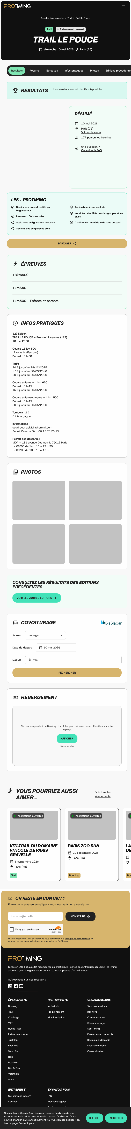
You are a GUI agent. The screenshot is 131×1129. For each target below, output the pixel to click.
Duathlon (13, 1062)
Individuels (53, 1006)
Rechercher (67, 672)
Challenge (13, 1017)
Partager (64, 243)
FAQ (50, 1095)
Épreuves (52, 70)
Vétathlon (13, 1073)
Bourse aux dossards (98, 1039)
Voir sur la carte (91, 132)
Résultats (17, 70)
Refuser (94, 1118)
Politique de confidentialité (77, 938)
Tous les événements (52, 18)
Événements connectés (100, 1034)
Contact (12, 1101)
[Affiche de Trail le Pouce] (36, 147)
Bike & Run (14, 1068)
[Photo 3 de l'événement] (38, 544)
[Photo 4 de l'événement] (95, 544)
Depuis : (17, 660)
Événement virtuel (18, 1034)
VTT (10, 1023)
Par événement (56, 1011)
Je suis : (17, 635)
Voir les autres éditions (34, 598)
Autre (11, 1079)
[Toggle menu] (123, 6)
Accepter (116, 1118)
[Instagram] (10, 986)
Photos (94, 70)
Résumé (35, 70)
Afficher (67, 738)
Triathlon (13, 1039)
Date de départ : (22, 647)
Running (12, 1006)
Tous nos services (97, 1006)
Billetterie (92, 1011)
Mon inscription (56, 1017)
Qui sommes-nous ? (19, 1095)
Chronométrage (96, 1023)
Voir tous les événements (103, 794)
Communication (96, 1017)
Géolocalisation (95, 1051)
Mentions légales (57, 1101)
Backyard (13, 1045)
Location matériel (96, 1045)
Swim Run (13, 1051)
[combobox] (45, 635)
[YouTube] (21, 986)
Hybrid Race (14, 1028)
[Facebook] (16, 986)
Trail (70, 18)
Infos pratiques (74, 70)
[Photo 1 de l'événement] (38, 500)
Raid (10, 1056)
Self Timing (93, 1028)
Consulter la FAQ (91, 150)
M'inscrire (78, 916)
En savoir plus (67, 746)
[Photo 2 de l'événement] (95, 500)
